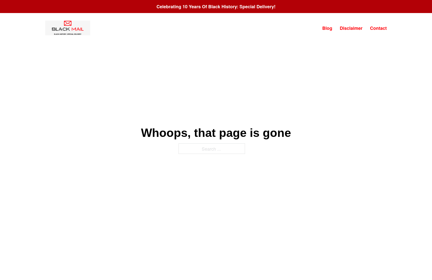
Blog (327, 28)
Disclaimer (351, 28)
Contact (378, 28)
